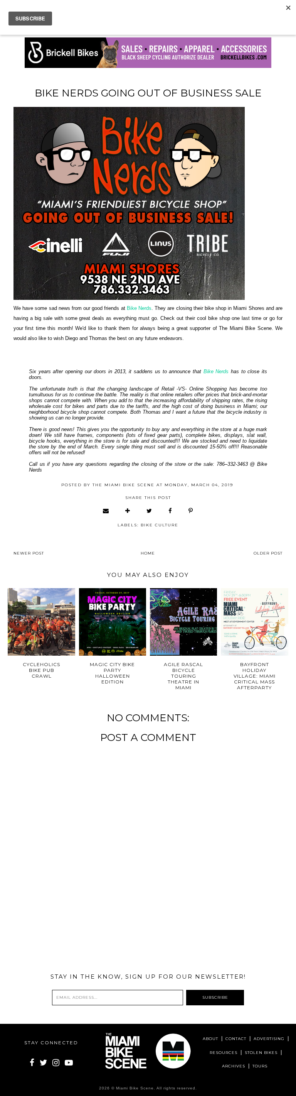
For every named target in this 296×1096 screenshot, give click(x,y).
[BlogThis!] (128, 510)
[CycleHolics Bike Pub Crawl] (41, 622)
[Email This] (106, 510)
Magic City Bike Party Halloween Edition (112, 673)
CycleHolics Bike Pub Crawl (41, 670)
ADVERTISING (269, 1038)
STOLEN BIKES (261, 1052)
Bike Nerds (139, 308)
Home (148, 553)
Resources (223, 1052)
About (210, 1038)
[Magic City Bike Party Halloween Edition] (112, 622)
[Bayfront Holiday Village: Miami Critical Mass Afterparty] (254, 622)
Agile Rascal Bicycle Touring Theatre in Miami (183, 675)
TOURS (259, 1066)
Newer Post (28, 553)
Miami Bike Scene (135, 1088)
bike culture (159, 525)
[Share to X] (150, 510)
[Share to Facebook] (170, 510)
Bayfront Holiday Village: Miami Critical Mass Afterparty (255, 675)
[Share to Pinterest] (191, 510)
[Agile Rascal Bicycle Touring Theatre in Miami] (183, 622)
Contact (235, 1038)
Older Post (268, 553)
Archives (233, 1066)
